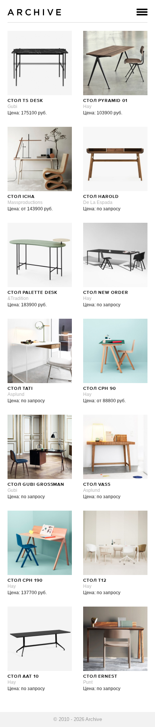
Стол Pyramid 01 (105, 101)
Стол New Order (105, 292)
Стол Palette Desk (33, 292)
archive (34, 12)
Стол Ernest (100, 676)
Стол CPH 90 (99, 388)
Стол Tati (20, 388)
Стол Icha (21, 197)
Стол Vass (97, 484)
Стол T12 (94, 580)
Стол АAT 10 (23, 676)
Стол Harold (101, 197)
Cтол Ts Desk (25, 101)
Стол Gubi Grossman (36, 484)
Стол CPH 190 (25, 580)
